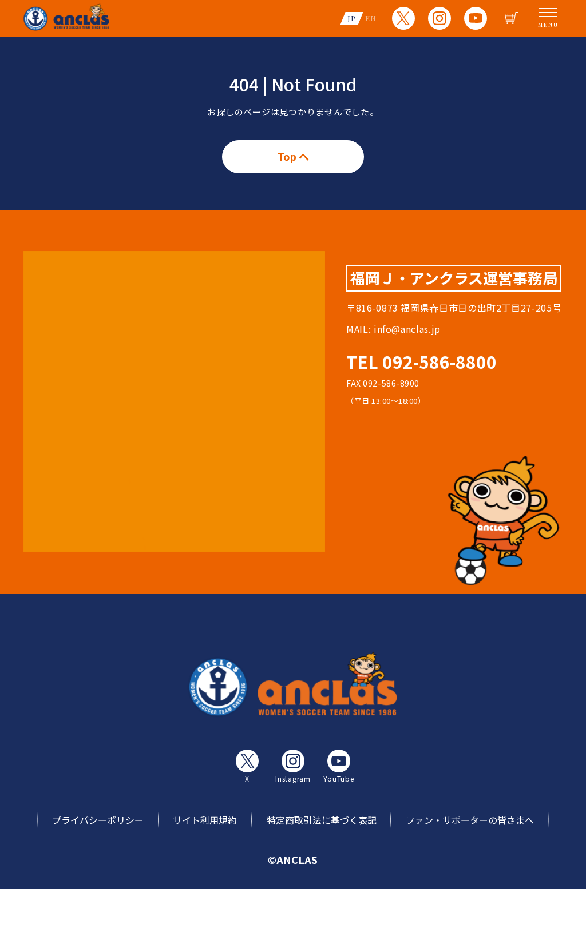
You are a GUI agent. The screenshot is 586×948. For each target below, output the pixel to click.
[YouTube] (475, 18)
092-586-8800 (439, 361)
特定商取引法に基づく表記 (322, 820)
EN (371, 18)
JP (351, 18)
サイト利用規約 (205, 820)
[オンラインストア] (511, 18)
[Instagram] (439, 18)
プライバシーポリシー (98, 820)
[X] (403, 18)
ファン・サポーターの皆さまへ (470, 820)
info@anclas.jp (407, 329)
